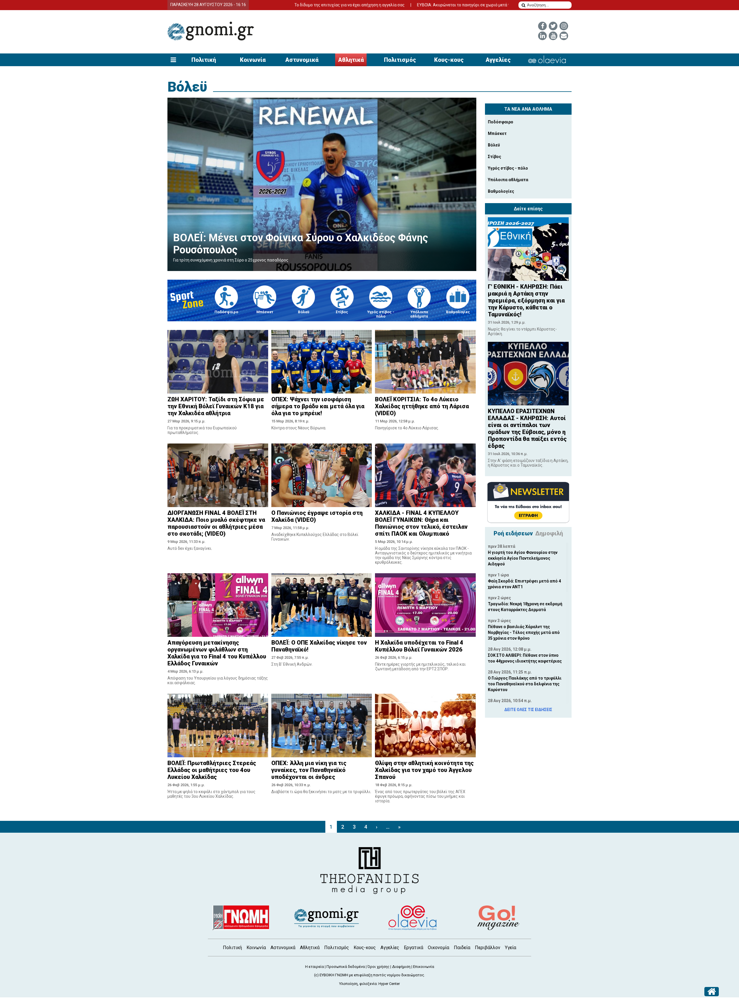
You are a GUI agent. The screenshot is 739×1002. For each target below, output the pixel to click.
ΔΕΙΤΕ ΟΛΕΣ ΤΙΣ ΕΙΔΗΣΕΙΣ (528, 709)
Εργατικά (413, 947)
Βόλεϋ (187, 87)
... (387, 827)
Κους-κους (449, 59)
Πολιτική (203, 59)
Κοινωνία (253, 59)
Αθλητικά (351, 59)
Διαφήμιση (401, 966)
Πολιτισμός (400, 59)
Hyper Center (389, 983)
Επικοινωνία (423, 966)
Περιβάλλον (487, 947)
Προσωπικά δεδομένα (345, 966)
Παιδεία (462, 947)
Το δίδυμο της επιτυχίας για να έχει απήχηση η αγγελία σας (297, 5)
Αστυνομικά (301, 59)
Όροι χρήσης (378, 966)
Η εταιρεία (314, 966)
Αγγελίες (498, 59)
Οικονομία (438, 947)
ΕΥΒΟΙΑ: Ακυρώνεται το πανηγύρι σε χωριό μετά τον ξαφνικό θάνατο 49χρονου (437, 5)
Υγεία (510, 947)
